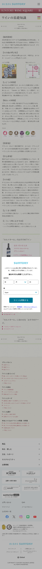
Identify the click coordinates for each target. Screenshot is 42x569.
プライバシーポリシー (30, 307)
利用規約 (19, 307)
